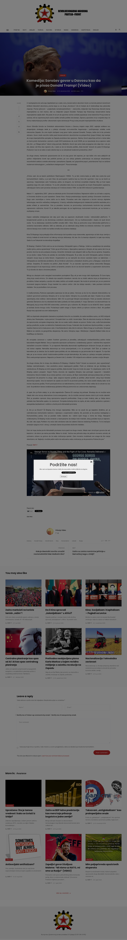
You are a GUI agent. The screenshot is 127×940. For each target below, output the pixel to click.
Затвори (63, 476)
